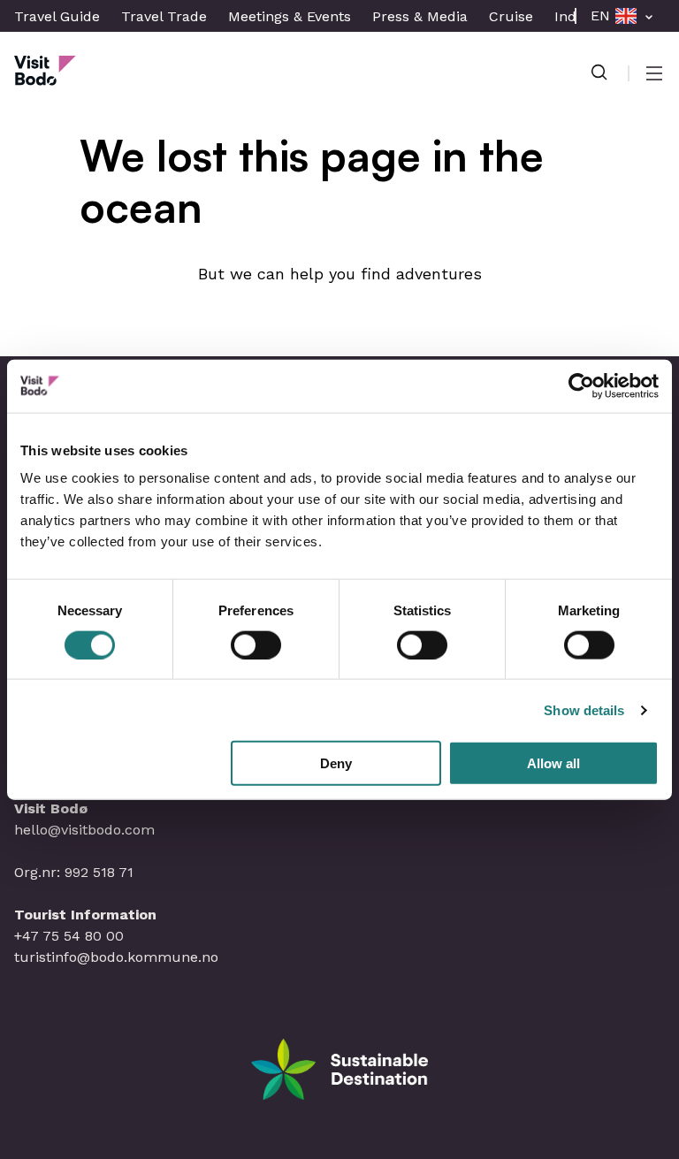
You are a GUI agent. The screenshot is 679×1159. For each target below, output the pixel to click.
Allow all (553, 763)
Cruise (511, 16)
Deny (336, 763)
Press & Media (420, 16)
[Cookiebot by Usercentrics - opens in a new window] (581, 385)
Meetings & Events (289, 16)
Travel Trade (164, 16)
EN (600, 15)
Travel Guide (57, 16)
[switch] (256, 644)
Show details (584, 709)
